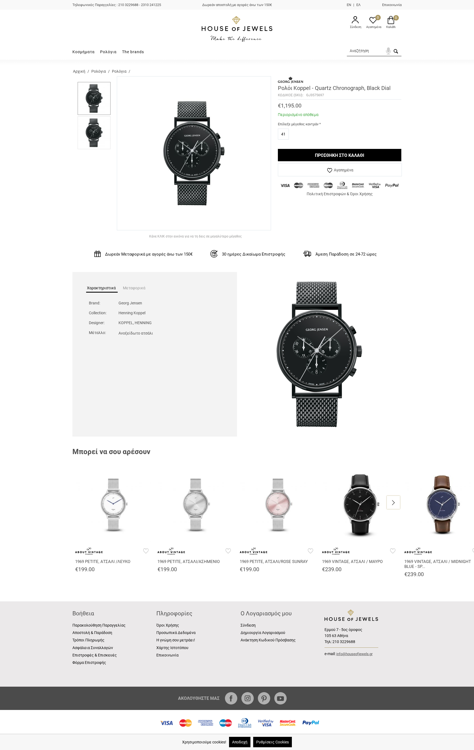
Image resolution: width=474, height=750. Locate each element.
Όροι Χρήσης (361, 194)
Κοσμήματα (83, 52)
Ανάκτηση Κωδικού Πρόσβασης (268, 640)
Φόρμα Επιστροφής (89, 662)
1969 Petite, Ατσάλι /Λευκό (102, 561)
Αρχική (79, 71)
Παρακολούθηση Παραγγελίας (99, 625)
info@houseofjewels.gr (354, 654)
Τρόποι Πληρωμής (88, 640)
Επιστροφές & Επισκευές (94, 655)
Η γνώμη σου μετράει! (175, 640)
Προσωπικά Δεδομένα (176, 632)
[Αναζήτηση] (395, 53)
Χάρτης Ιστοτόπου (172, 648)
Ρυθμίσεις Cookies (272, 742)
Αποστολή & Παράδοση (92, 632)
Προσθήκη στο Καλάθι (339, 155)
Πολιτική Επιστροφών (326, 194)
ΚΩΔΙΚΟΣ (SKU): (290, 95)
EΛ (358, 5)
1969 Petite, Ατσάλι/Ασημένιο (188, 561)
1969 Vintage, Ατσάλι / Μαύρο (352, 561)
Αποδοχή (239, 742)
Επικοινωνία (392, 5)
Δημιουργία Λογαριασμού (263, 632)
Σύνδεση (248, 625)
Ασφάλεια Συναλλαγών (92, 648)
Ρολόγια (108, 52)
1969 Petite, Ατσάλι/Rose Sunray (274, 561)
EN (349, 5)
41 (283, 134)
